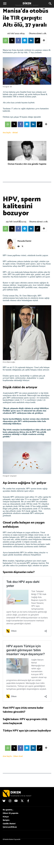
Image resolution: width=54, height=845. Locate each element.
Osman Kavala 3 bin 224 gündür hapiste (27, 164)
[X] (12, 40)
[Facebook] (18, 40)
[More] (44, 40)
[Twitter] (22, 801)
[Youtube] (16, 801)
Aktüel (15, 133)
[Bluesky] (4, 801)
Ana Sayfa (7, 133)
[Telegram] (24, 40)
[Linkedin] (31, 40)
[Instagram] (10, 801)
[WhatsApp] (5, 40)
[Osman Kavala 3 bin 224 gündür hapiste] (27, 150)
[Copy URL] (37, 40)
